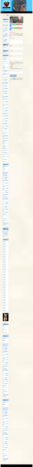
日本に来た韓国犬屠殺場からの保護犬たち (5, 199)
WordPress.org (5, 332)
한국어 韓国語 (5, 152)
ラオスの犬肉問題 (5, 362)
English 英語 (4, 159)
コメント (12, 38)
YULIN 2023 (4, 61)
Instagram (27, 6)
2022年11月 (4, 256)
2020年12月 (4, 269)
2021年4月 (4, 264)
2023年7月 (4, 246)
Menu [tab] (3, 12)
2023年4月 (4, 249)
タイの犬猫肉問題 (5, 212)
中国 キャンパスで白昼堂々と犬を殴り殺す (5, 25)
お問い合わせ (4, 218)
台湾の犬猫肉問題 (5, 379)
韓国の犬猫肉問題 (5, 177)
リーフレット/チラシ (5, 63)
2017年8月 (4, 305)
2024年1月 (4, 241)
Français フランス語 (5, 156)
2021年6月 (4, 261)
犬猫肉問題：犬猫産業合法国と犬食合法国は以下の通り (5, 173)
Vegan (4, 65)
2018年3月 (4, 300)
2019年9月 (4, 287)
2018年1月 (4, 302)
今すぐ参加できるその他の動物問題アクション (5, 71)
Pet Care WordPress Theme (13, 465)
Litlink (3, 221)
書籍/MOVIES (4, 148)
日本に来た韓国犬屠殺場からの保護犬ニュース (5, 83)
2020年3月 (4, 279)
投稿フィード (4, 329)
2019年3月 (4, 292)
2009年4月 (4, 310)
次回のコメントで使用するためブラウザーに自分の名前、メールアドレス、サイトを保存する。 (16, 63)
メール (11, 50)
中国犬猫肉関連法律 (5, 88)
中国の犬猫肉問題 (5, 175)
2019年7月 (4, 289)
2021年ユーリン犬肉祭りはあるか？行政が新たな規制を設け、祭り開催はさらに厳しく (5, 233)
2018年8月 (4, 297)
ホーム (4, 170)
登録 (3, 326)
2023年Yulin (4, 57)
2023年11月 (4, 243)
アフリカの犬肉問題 (5, 192)
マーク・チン (4, 131)
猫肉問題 (4, 340)
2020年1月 (4, 282)
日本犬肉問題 (4, 196)
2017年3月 (4, 307)
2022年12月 (4, 254)
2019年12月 (4, 284)
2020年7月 (4, 272)
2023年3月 (4, 251)
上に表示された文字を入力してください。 (16, 69)
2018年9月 (4, 295)
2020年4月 (4, 277)
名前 (11, 45)
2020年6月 (4, 274)
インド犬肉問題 (5, 206)
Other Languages (5, 150)
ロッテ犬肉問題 (5, 178)
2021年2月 (4, 266)
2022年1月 (4, 259)
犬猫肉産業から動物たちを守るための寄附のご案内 (5, 224)
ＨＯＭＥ (4, 161)
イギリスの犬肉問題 (5, 373)
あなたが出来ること (5, 391)
